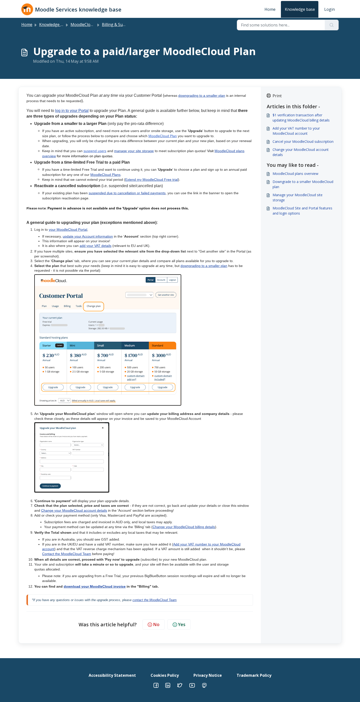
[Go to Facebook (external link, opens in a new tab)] (156, 685)
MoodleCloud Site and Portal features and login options (302, 211)
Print (277, 95)
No (156, 624)
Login (329, 9)
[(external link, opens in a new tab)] (167, 685)
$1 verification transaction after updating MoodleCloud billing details (301, 117)
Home (270, 9)
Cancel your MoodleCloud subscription (303, 141)
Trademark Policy (254, 675)
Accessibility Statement (112, 675)
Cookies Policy (165, 675)
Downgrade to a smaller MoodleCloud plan (303, 184)
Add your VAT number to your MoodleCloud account (296, 131)
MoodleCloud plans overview (295, 173)
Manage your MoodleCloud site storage (298, 197)
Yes (181, 624)
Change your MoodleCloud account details (301, 152)
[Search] (332, 25)
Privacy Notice (207, 675)
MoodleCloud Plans (88, 24)
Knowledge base (300, 9)
